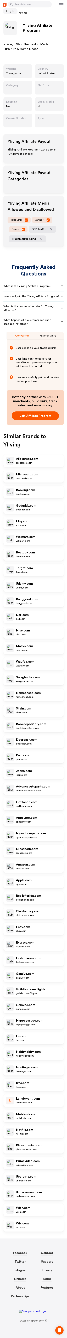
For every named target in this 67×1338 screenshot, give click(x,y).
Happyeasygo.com (29, 1020)
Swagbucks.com (28, 677)
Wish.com (23, 1207)
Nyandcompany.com (31, 833)
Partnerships (20, 1296)
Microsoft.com (27, 474)
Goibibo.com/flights (31, 989)
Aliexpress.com (27, 458)
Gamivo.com (25, 973)
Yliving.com (13, 73)
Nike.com (23, 630)
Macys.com (24, 646)
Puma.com (23, 755)
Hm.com (22, 1036)
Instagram (20, 1270)
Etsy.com (22, 521)
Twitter (20, 1261)
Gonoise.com (25, 1004)
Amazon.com (25, 864)
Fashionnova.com (28, 958)
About (20, 1287)
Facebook (20, 1252)
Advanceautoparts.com (33, 786)
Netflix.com (24, 1129)
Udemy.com (24, 583)
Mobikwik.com (26, 1114)
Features (47, 1287)
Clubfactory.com (28, 911)
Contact (47, 1252)
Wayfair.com (25, 661)
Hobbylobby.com (28, 1051)
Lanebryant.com (28, 1098)
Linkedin (20, 1278)
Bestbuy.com (25, 552)
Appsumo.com (26, 817)
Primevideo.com (28, 1161)
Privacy (47, 1270)
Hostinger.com (27, 1067)
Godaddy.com (26, 505)
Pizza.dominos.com (30, 1145)
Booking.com (25, 490)
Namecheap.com (28, 692)
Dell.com (22, 614)
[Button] (11, 4)
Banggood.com (27, 599)
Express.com (25, 942)
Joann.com (24, 770)
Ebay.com (23, 926)
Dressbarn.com (27, 848)
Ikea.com (22, 1083)
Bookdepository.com (31, 724)
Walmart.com (26, 536)
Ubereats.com (26, 1176)
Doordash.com (26, 739)
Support (47, 1261)
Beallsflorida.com (28, 895)
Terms (47, 1278)
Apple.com (24, 880)
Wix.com (22, 1223)
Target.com (24, 568)
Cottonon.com (26, 802)
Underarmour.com (29, 1192)
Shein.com (23, 708)
